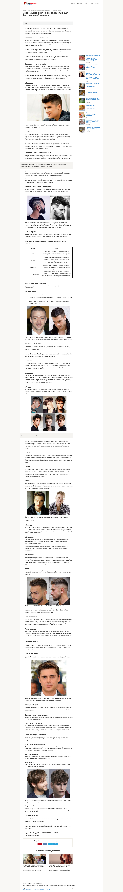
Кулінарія (79, 3)
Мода (85, 3)
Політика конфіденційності (38, 889)
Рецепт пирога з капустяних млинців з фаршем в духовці (91, 107)
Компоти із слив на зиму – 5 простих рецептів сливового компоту (93, 66)
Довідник (72, 3)
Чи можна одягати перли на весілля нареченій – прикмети (92, 121)
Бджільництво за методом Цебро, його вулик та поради (93, 129)
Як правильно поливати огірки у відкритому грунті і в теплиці (93, 99)
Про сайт (48, 889)
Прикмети (88, 124)
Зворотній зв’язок (27, 889)
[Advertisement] (89, 31)
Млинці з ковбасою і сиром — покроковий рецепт (93, 91)
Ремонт (97, 3)
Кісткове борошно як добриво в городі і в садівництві (91, 114)
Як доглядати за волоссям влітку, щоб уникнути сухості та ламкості (34, 865)
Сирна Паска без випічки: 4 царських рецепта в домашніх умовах (93, 85)
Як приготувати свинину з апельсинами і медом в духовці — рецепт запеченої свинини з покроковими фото (93, 58)
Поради (91, 3)
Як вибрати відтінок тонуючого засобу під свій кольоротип (59, 865)
